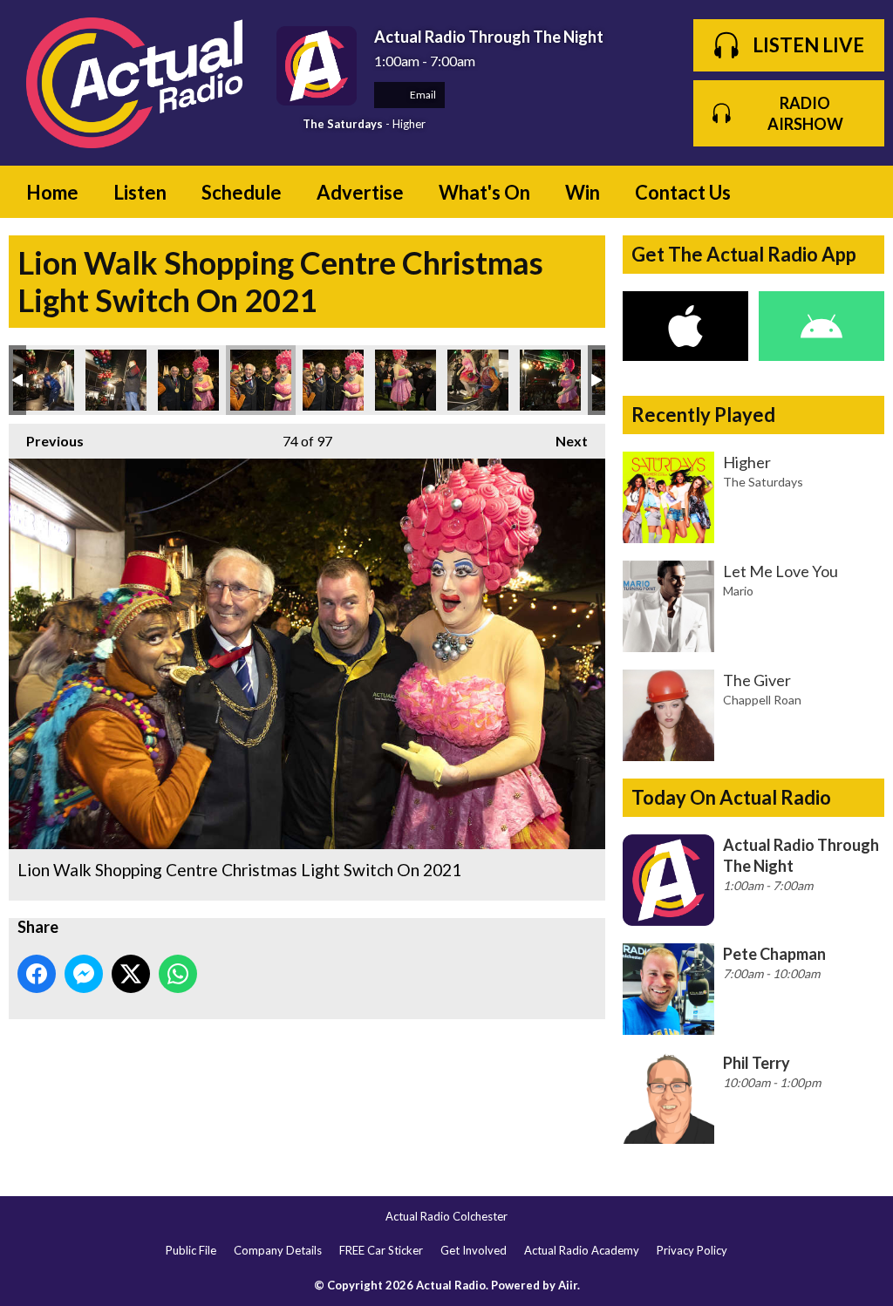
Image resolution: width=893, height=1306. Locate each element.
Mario (738, 590)
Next (563, 440)
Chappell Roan (762, 699)
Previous (46, 440)
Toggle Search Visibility (858, 192)
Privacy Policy (692, 1250)
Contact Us (683, 192)
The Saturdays (343, 124)
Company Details (278, 1250)
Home (52, 192)
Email (422, 94)
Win (582, 192)
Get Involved (473, 1250)
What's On (484, 192)
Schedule (241, 192)
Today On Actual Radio (731, 797)
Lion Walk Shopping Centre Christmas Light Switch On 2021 (43, 380)
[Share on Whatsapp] (178, 974)
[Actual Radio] (134, 82)
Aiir (567, 1285)
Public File (191, 1250)
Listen (140, 192)
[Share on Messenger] (84, 974)
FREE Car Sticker (381, 1250)
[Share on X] (131, 974)
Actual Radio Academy (581, 1250)
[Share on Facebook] (36, 974)
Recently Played (703, 414)
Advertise (360, 192)
